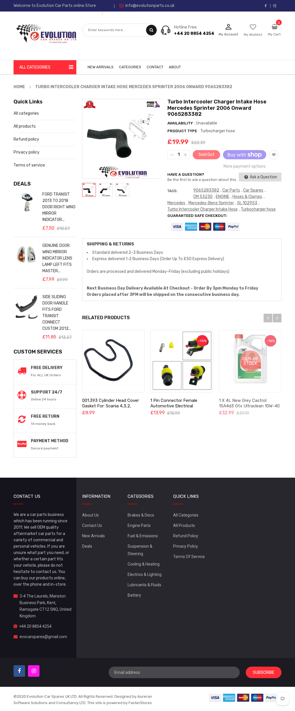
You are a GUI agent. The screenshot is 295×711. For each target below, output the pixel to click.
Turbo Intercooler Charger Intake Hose (202, 209)
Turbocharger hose (258, 209)
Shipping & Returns (110, 244)
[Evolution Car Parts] (243, 697)
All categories (26, 113)
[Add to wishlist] (273, 154)
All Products (184, 525)
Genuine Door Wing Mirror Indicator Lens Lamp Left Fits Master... (57, 258)
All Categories (185, 515)
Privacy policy (26, 152)
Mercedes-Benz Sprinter (211, 203)
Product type (182, 131)
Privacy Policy (185, 546)
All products (25, 126)
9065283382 (206, 190)
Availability (180, 123)
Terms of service (29, 165)
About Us (90, 515)
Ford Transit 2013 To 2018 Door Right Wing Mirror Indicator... (58, 207)
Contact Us (92, 525)
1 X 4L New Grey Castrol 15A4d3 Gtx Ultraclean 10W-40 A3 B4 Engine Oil (249, 406)
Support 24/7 (46, 392)
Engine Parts (139, 525)
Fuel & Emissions (143, 536)
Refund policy (26, 139)
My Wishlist (253, 35)
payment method (49, 440)
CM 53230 (203, 196)
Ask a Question (263, 177)
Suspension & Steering (140, 550)
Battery (134, 595)
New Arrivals (93, 536)
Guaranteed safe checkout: (197, 215)
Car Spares (253, 190)
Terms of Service (189, 556)
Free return (45, 416)
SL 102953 (247, 203)
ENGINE (222, 196)
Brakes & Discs (141, 515)
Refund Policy (185, 536)
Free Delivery (47, 367)
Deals (87, 546)
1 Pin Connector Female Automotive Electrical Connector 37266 (173, 406)
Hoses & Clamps (247, 196)
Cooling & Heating (144, 564)
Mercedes (176, 203)
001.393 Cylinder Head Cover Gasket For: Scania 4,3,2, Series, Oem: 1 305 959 (110, 406)
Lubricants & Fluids (144, 585)
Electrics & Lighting (145, 574)
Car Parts (231, 190)
